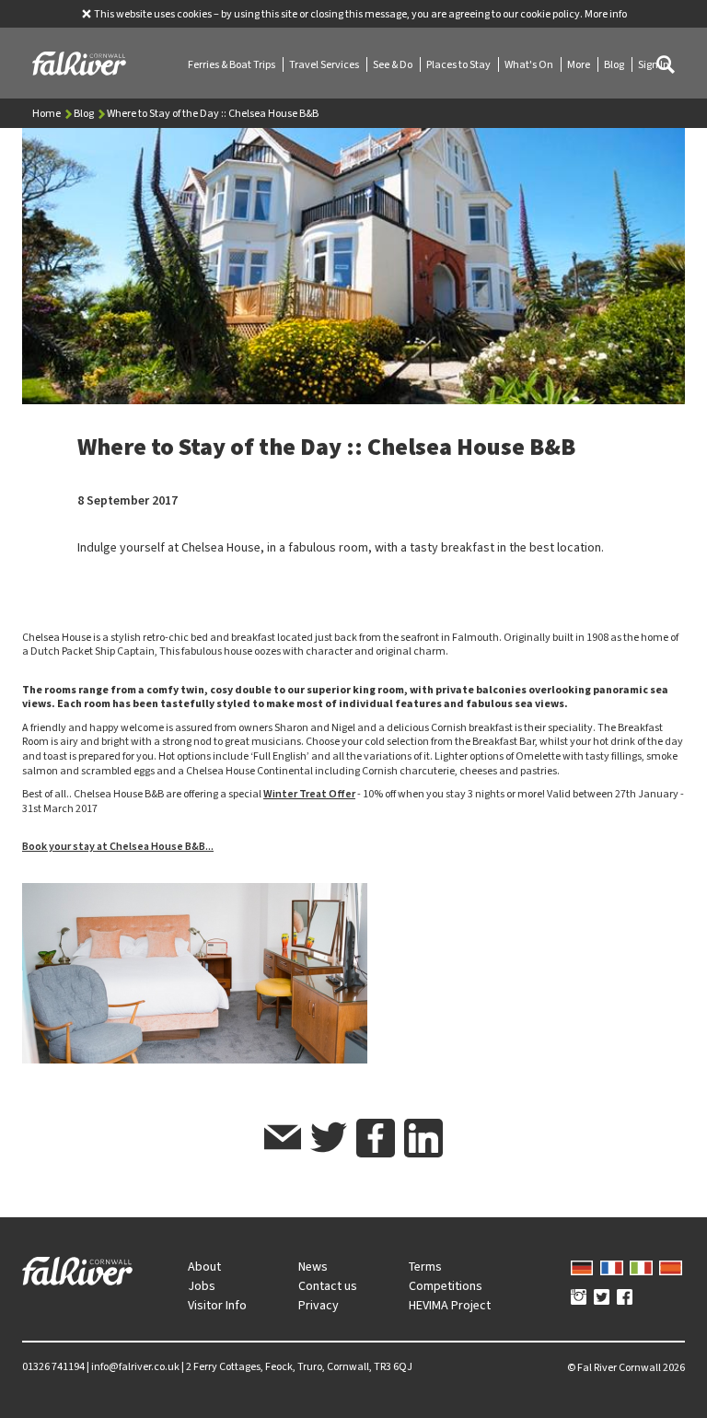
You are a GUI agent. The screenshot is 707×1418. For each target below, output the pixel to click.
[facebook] (375, 1138)
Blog (615, 64)
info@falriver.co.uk (135, 1366)
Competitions (445, 1286)
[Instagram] (578, 1298)
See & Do (393, 64)
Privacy (318, 1305)
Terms (425, 1266)
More (579, 64)
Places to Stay (459, 64)
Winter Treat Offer (309, 793)
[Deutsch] (582, 1266)
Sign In (653, 64)
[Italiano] (641, 1266)
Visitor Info (217, 1305)
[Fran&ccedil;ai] (611, 1266)
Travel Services (325, 64)
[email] (282, 1140)
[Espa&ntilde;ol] (670, 1266)
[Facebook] (624, 1298)
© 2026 (626, 1367)
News (313, 1266)
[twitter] (328, 1140)
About (204, 1266)
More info (606, 13)
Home (47, 113)
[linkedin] (423, 1138)
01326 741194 (53, 1366)
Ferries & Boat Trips (232, 64)
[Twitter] (601, 1298)
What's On (529, 64)
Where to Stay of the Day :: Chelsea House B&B (213, 113)
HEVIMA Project (450, 1305)
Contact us (327, 1286)
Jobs (201, 1286)
